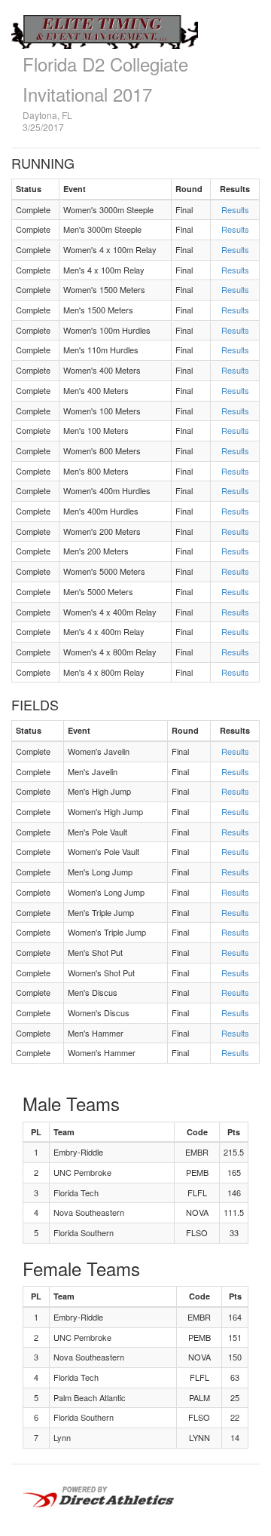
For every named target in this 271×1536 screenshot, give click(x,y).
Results (235, 209)
